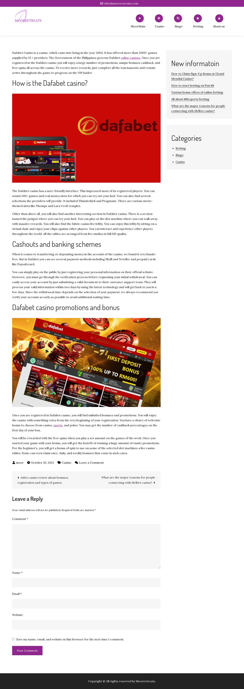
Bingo (179, 26)
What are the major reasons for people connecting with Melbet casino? (128, 480)
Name (17, 572)
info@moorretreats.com (121, 3)
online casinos (130, 58)
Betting (198, 26)
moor (20, 462)
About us (219, 26)
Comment (20, 519)
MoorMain (138, 26)
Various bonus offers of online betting (197, 92)
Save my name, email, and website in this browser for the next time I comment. (70, 639)
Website (17, 615)
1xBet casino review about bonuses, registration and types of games (43, 480)
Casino (159, 26)
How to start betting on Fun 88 (192, 85)
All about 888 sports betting (190, 99)
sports (58, 425)
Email (17, 594)
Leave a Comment (91, 462)
